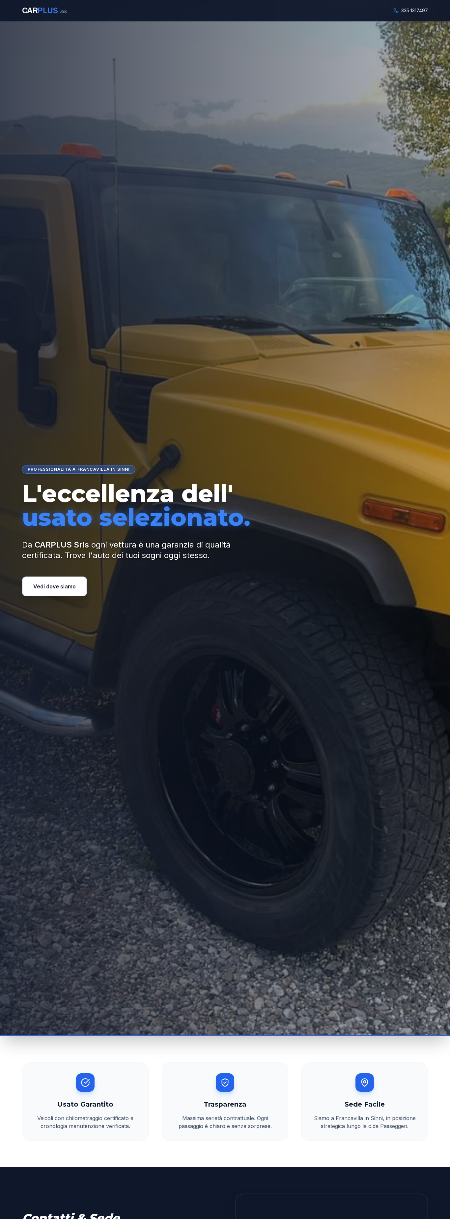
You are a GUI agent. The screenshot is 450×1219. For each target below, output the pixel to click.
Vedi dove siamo (54, 586)
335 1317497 (414, 10)
